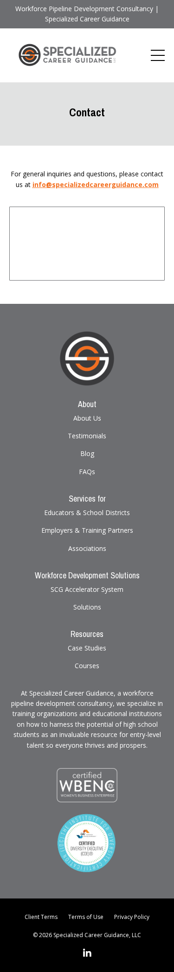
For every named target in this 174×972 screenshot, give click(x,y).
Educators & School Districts (87, 512)
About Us (87, 418)
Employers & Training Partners (87, 530)
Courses (87, 665)
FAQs (87, 471)
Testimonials (87, 435)
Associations (87, 548)
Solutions (87, 607)
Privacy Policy (131, 917)
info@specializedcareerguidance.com (95, 184)
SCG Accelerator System (87, 589)
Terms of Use (85, 917)
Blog (87, 453)
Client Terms (41, 917)
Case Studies (87, 648)
